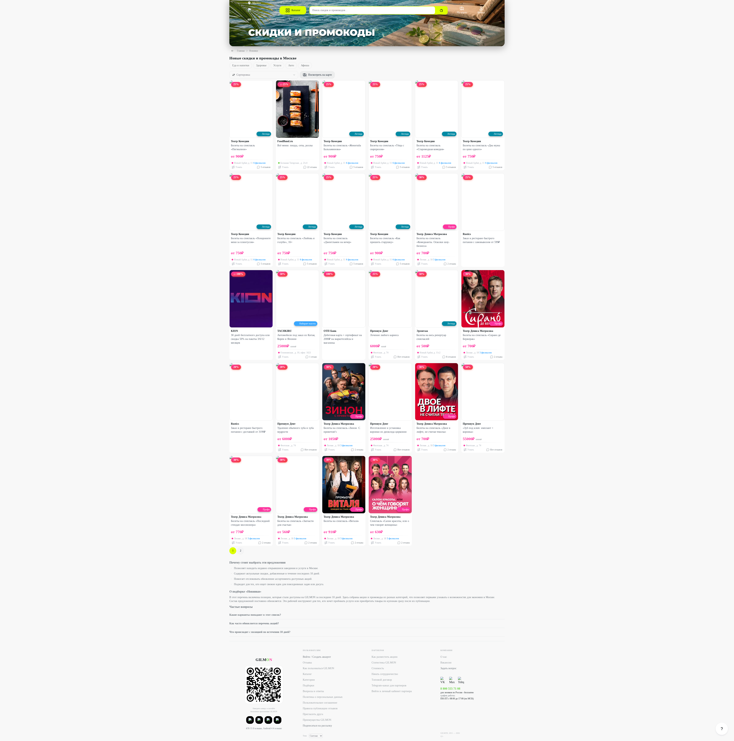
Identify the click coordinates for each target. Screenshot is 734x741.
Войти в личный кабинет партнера (392, 691)
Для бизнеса (343, 19)
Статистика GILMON (384, 662)
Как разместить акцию (384, 656)
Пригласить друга (313, 714)
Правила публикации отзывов (320, 708)
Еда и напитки (240, 65)
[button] (250, 720)
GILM (264, 660)
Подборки (308, 685)
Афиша (305, 65)
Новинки (257, 19)
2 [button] (240, 550)
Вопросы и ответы (321, 19)
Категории (309, 679)
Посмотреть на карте (320, 74)
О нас (443, 656)
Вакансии (445, 662)
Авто (291, 65)
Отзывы (307, 662)
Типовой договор (382, 679)
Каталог (295, 10)
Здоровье (261, 65)
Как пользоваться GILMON (318, 668)
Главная (241, 50)
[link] (722, 729)
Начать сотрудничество (385, 674)
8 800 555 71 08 (450, 688)
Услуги (277, 65)
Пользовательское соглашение (320, 702)
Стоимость (378, 668)
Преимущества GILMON (317, 719)
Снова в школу (275, 19)
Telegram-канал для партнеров (389, 685)
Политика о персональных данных (323, 697)
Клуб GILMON (297, 19)
